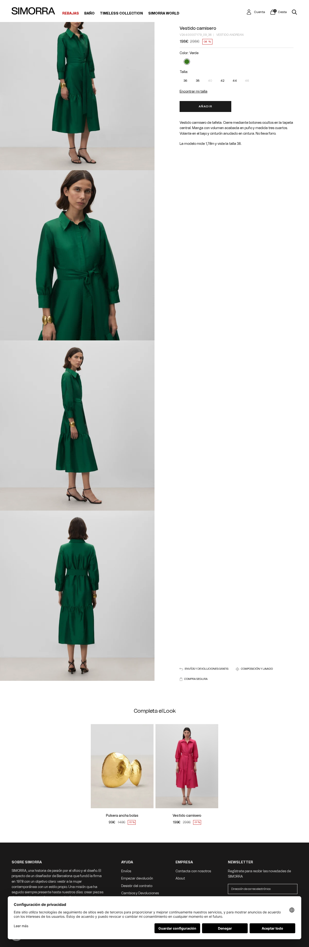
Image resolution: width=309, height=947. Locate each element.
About (180, 878)
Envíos (126, 871)
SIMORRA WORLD (163, 14)
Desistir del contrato (136, 886)
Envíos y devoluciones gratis (206, 669)
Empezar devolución (137, 878)
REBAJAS (70, 14)
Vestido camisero (198, 28)
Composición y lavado (257, 669)
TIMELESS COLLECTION (121, 14)
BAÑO (89, 14)
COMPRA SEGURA (196, 679)
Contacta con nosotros (193, 871)
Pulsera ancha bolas (122, 816)
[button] (97, 766)
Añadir (205, 106)
